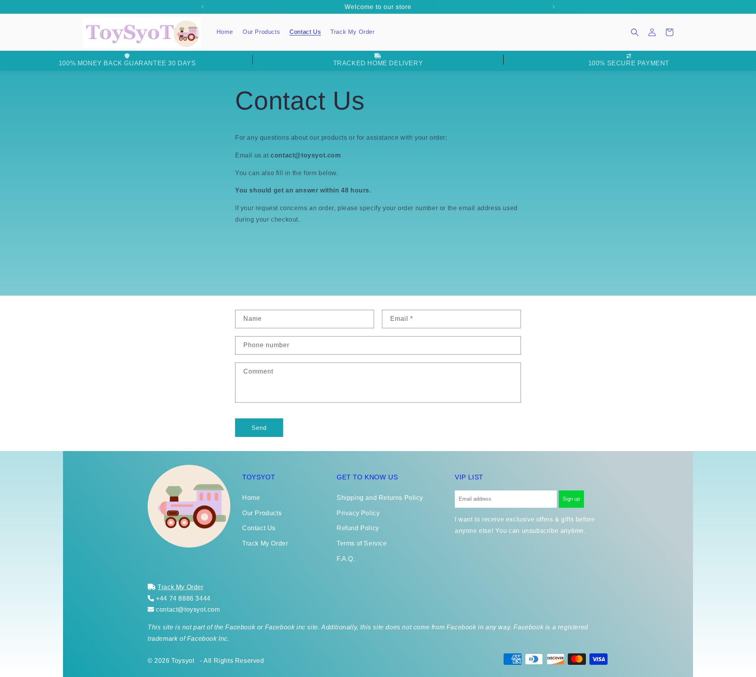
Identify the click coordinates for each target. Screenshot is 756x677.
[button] (634, 32)
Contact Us (259, 528)
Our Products (262, 513)
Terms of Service (362, 543)
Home (251, 497)
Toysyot (182, 660)
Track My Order (265, 543)
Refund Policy (358, 528)
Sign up (571, 499)
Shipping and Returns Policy (380, 497)
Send (259, 427)
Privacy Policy (358, 513)
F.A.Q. (346, 558)
